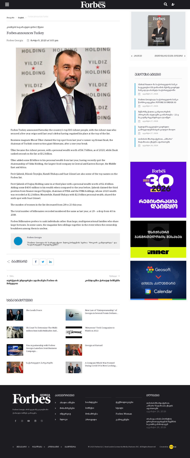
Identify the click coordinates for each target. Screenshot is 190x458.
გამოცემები (122, 420)
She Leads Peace (34, 310)
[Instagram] (22, 421)
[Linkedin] (35, 421)
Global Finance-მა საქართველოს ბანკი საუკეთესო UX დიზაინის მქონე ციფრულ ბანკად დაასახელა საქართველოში (159, 87)
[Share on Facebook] (35, 262)
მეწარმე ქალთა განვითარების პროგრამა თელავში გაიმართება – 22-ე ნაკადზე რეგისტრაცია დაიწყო (158, 115)
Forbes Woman (124, 414)
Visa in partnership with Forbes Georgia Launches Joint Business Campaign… (41, 348)
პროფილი (91, 420)
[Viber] (42, 421)
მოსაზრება (91, 414)
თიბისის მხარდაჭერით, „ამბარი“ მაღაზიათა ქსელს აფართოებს (159, 405)
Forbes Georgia (15, 40)
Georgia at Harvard (93, 345)
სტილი (119, 408)
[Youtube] (29, 421)
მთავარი (10, 18)
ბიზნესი (89, 408)
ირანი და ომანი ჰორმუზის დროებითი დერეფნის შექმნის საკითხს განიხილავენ (161, 421)
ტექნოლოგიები (124, 402)
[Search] (165, 4)
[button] (7, 4)
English (21, 18)
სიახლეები (91, 402)
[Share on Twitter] (43, 262)
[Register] (173, 4)
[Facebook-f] (15, 421)
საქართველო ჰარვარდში (39, 363)
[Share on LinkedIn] (50, 262)
